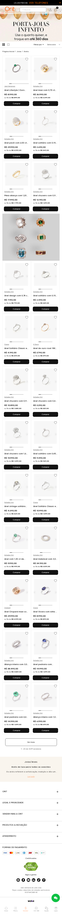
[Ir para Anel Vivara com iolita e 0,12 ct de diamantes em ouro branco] (45, 603)
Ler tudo (31, 776)
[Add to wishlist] (27, 59)
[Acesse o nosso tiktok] (38, 880)
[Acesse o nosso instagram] (18, 880)
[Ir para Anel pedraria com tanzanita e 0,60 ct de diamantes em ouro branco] (45, 656)
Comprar (16, 103)
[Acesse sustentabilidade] (31, 866)
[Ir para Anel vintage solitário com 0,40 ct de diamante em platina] (17, 498)
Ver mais (31, 742)
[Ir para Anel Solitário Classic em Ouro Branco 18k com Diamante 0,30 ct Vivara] (45, 498)
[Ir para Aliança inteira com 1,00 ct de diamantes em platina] (45, 709)
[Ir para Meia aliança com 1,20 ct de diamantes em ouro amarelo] (17, 187)
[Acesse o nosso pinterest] (44, 880)
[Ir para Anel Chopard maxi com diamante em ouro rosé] (17, 603)
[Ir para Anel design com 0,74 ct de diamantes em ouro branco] (17, 287)
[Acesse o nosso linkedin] (33, 880)
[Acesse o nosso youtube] (28, 880)
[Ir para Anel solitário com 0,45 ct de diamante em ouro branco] (45, 445)
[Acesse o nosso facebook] (23, 880)
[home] (10, 9)
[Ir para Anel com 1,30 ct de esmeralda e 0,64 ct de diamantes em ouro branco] (17, 551)
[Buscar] (23, 10)
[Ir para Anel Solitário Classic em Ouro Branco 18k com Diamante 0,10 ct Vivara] (17, 340)
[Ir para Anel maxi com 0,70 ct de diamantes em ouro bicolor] (45, 82)
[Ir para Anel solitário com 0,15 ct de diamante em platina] (45, 287)
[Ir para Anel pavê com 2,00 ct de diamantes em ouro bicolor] (17, 134)
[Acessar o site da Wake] (31, 901)
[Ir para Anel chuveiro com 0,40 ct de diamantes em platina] (45, 393)
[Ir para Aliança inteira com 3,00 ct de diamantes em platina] (17, 656)
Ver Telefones (38, 2)
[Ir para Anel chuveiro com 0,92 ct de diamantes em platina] (17, 393)
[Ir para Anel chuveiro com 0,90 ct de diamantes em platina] (45, 187)
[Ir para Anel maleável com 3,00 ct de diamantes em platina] (45, 551)
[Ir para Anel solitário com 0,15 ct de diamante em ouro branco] (45, 134)
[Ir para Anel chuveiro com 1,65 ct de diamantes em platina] (17, 445)
